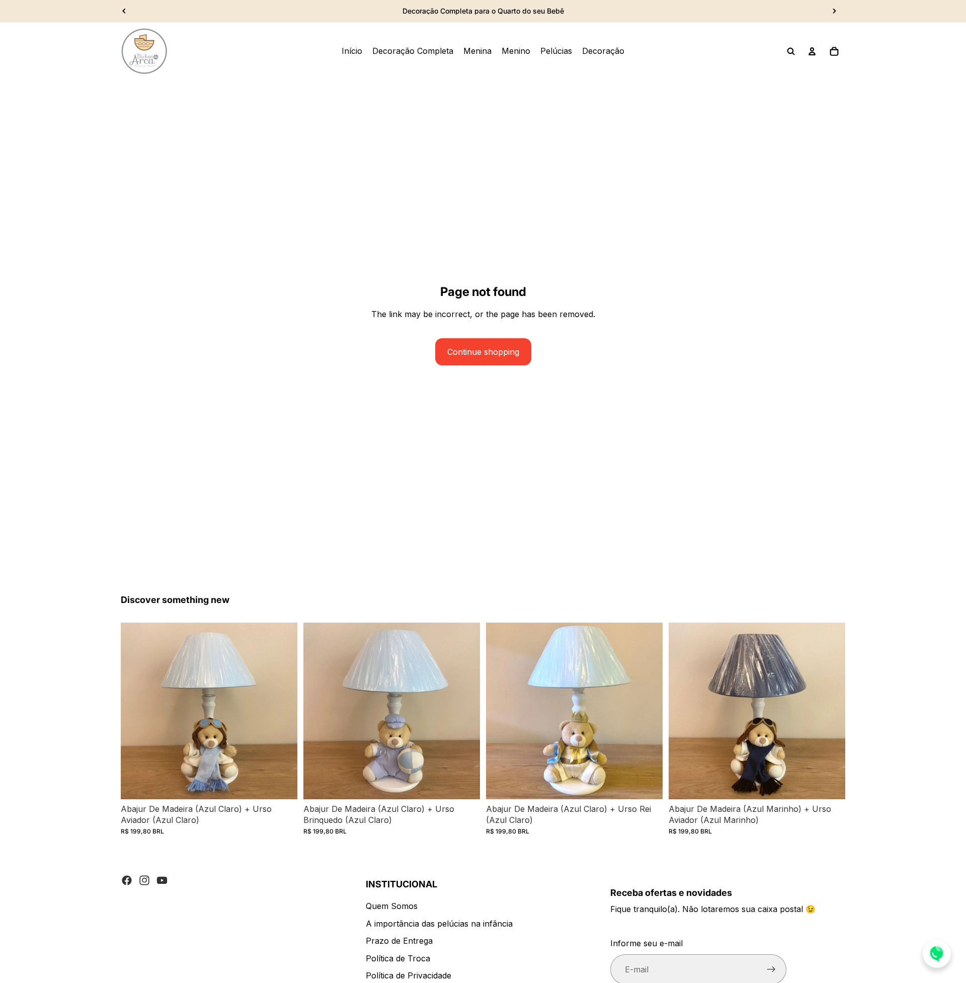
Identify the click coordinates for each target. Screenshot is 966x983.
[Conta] (812, 51)
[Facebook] (127, 880)
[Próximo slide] (834, 11)
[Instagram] (144, 880)
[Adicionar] (282, 784)
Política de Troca (398, 958)
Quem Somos (392, 906)
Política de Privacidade (408, 975)
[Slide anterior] (124, 11)
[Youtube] (162, 880)
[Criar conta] (771, 969)
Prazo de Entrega (399, 941)
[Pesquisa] (791, 51)
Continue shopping (483, 352)
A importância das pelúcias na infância (439, 924)
